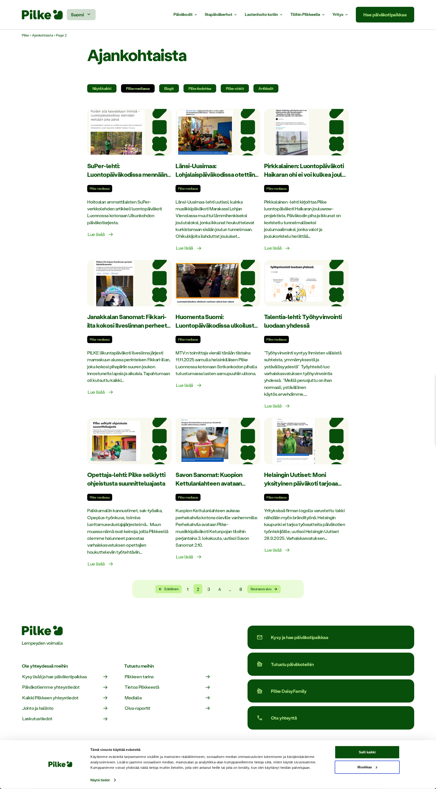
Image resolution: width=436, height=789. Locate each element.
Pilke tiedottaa (199, 88)
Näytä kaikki (101, 88)
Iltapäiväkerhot (218, 14)
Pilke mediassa (137, 88)
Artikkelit (265, 88)
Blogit (169, 88)
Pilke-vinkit (235, 88)
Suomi (77, 14)
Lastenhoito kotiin (261, 14)
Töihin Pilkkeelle (305, 14)
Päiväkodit (183, 14)
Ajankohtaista (42, 35)
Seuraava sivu (261, 589)
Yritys (337, 14)
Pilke (25, 35)
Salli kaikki (367, 752)
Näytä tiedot (100, 780)
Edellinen (171, 589)
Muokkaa (364, 767)
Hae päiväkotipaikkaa (384, 14)
